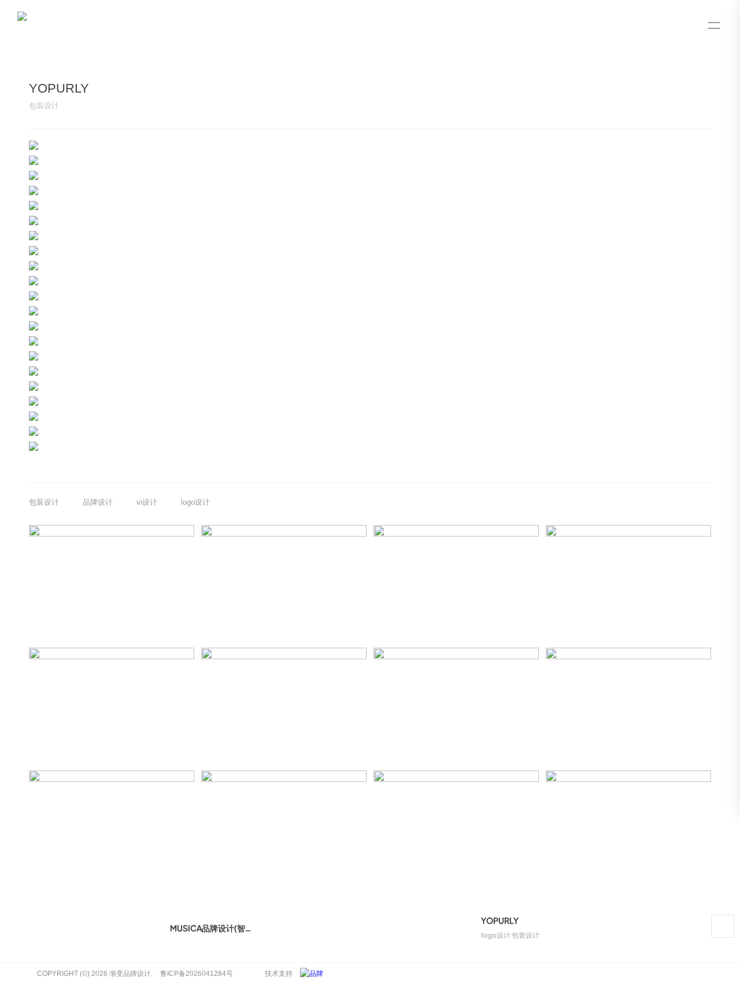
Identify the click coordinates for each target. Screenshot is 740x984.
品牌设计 (98, 502)
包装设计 (44, 502)
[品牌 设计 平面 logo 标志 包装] (314, 973)
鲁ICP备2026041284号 (196, 974)
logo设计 (195, 502)
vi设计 (146, 502)
